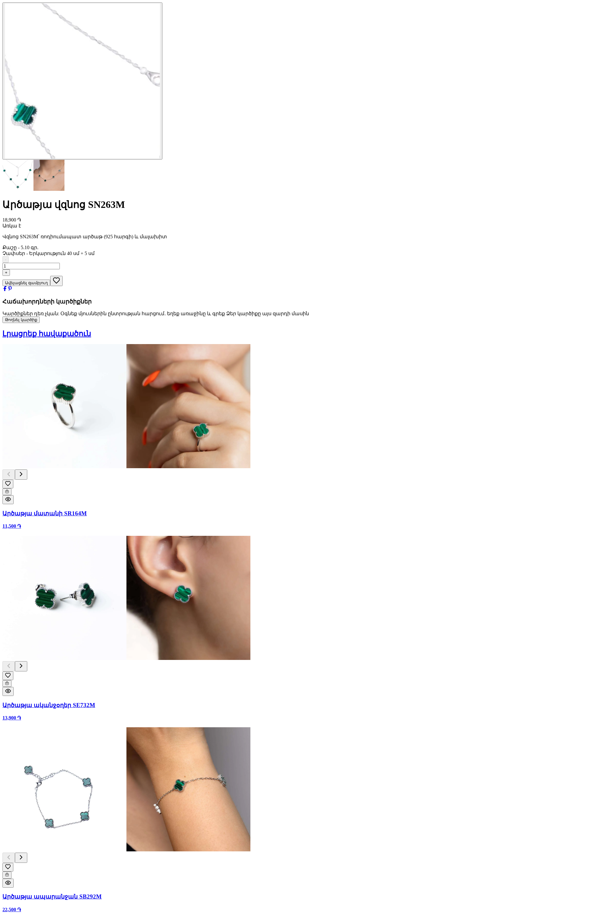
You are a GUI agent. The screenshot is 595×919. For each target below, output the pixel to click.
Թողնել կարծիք (21, 319)
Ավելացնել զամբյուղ (26, 282)
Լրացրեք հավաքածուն (46, 333)
